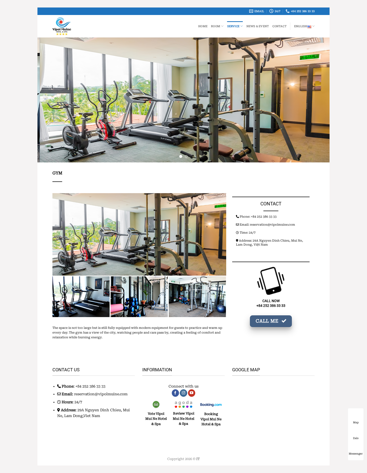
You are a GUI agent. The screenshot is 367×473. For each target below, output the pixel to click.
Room (215, 26)
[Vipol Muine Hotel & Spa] (79, 26)
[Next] (317, 99)
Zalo (356, 438)
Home (202, 26)
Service (233, 26)
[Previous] (49, 99)
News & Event (257, 26)
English (300, 26)
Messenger (356, 453)
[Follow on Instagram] (183, 393)
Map (356, 422)
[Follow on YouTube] (191, 393)
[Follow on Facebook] (175, 393)
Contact (279, 26)
